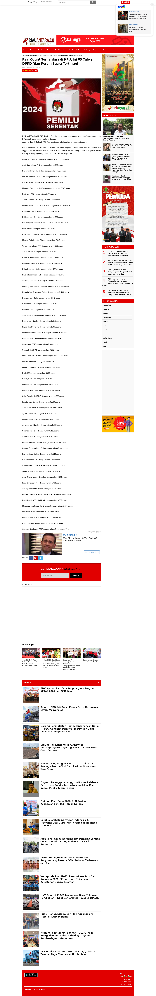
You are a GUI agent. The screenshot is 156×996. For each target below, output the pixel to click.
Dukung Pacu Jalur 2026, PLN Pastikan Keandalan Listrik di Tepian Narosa (64, 802)
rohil (105, 342)
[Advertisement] (78, 15)
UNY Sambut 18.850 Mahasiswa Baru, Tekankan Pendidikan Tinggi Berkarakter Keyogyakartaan (69, 896)
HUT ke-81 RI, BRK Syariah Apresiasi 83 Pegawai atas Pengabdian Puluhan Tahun (119, 292)
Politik (57, 50)
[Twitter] (40, 558)
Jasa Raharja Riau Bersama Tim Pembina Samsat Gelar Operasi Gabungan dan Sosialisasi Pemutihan (70, 841)
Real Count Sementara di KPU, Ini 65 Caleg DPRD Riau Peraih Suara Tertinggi (57, 61)
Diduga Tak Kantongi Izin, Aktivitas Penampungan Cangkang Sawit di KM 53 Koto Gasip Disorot (68, 747)
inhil (104, 326)
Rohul (105, 313)
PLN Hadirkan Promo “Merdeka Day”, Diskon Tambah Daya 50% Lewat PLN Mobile (67, 953)
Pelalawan (107, 309)
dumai (105, 321)
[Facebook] (31, 558)
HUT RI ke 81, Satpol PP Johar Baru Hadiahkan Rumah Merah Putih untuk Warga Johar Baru (120, 262)
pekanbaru (107, 338)
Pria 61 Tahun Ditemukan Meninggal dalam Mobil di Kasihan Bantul (66, 915)
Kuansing (107, 305)
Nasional (41, 50)
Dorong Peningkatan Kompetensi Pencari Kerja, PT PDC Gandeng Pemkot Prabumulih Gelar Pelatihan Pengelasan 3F (69, 729)
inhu (105, 330)
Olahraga (87, 50)
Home (25, 50)
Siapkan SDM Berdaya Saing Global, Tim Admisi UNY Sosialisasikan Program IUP (119, 253)
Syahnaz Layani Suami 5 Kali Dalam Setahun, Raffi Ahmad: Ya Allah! (122, 146)
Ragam (96, 50)
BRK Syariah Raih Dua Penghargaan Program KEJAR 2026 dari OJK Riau (67, 690)
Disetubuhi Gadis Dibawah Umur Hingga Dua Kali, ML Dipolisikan (121, 178)
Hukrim (33, 50)
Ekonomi (66, 50)
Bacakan (27, 71)
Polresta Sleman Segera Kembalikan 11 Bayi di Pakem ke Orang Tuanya (116, 138)
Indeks (106, 50)
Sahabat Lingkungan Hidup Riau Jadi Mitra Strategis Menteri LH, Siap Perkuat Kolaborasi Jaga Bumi (68, 766)
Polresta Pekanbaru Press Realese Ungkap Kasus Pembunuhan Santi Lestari (121, 157)
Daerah (50, 50)
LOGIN (126, 2)
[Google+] (36, 558)
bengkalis (107, 317)
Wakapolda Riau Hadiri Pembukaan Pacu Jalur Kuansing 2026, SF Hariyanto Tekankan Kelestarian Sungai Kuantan (68, 879)
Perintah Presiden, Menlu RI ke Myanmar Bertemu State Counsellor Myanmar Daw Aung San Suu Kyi (122, 168)
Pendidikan (76, 50)
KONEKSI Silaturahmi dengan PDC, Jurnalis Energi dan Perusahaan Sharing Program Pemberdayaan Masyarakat (66, 935)
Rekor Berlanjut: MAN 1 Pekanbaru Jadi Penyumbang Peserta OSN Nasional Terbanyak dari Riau (69, 860)
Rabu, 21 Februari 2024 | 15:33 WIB (31, 67)
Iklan (43, 989)
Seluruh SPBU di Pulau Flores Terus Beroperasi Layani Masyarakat (69, 708)
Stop (35, 71)
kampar (106, 334)
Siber (36, 989)
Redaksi (28, 989)
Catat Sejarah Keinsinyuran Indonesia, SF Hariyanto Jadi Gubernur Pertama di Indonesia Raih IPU (69, 823)
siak (104, 346)
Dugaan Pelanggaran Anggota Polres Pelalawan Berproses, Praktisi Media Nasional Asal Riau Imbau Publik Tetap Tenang (69, 785)
